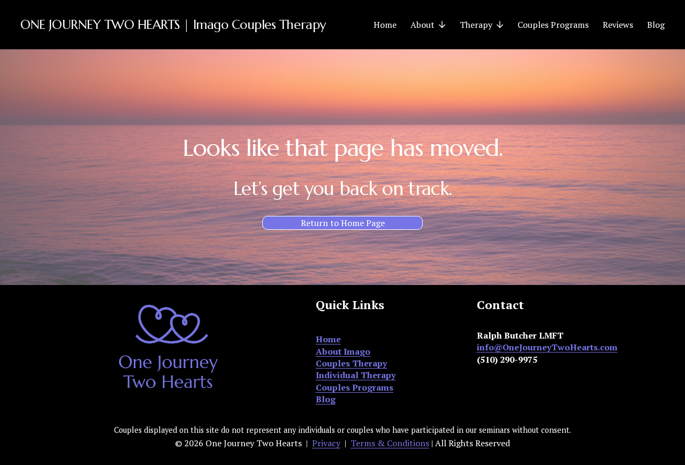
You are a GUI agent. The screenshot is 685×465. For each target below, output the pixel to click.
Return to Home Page (343, 223)
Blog (656, 25)
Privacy (326, 443)
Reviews (618, 25)
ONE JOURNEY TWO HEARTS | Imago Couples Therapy (172, 25)
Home (385, 25)
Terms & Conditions (390, 443)
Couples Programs (553, 25)
